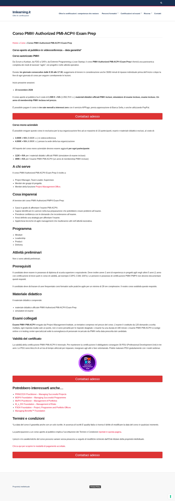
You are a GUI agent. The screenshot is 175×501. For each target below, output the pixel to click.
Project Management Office (48, 187)
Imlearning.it (21, 12)
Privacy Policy (95, 487)
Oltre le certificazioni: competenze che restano (79, 13)
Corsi (22, 43)
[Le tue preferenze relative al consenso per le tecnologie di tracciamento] (170, 496)
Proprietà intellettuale (21, 487)
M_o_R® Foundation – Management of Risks (35, 404)
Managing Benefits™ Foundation (30, 411)
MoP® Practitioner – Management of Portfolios (36, 401)
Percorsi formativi (109, 13)
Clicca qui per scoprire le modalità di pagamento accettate (39, 446)
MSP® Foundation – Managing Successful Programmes (40, 398)
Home (15, 43)
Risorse (147, 13)
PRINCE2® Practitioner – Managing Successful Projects (40, 394)
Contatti (157, 13)
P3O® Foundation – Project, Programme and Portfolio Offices (43, 407)
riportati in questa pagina (110, 432)
